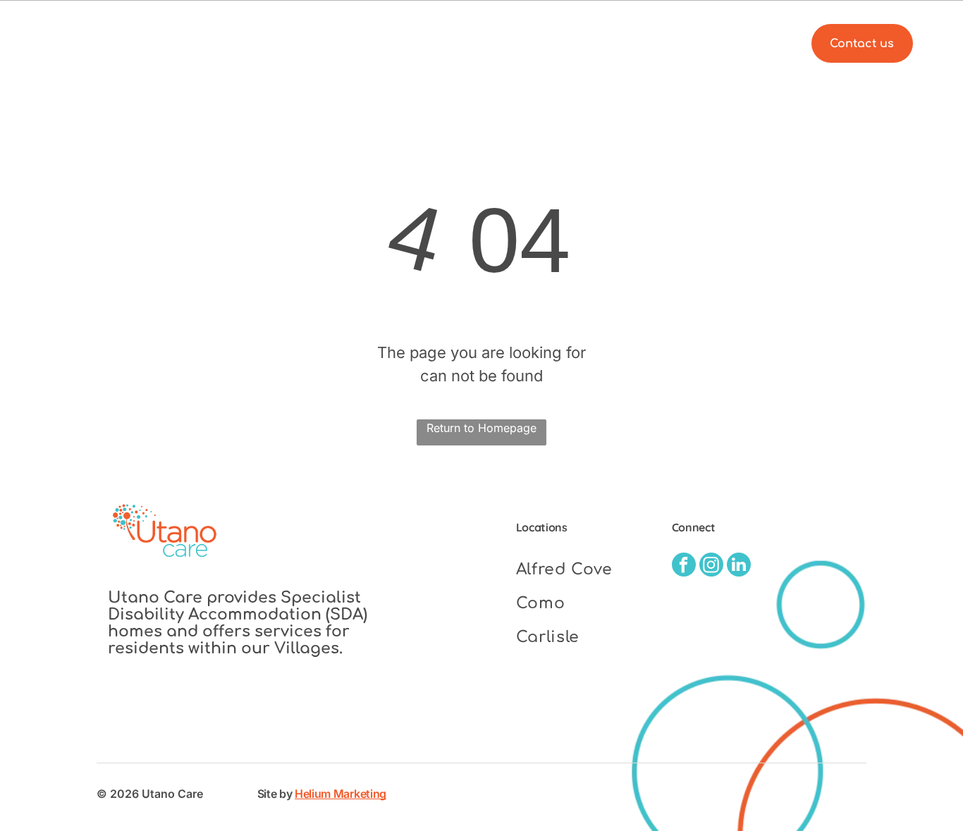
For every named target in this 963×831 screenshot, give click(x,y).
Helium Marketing (340, 794)
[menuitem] (419, 43)
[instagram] (711, 566)
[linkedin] (739, 566)
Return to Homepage (481, 428)
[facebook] (684, 566)
